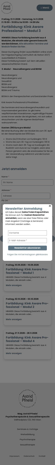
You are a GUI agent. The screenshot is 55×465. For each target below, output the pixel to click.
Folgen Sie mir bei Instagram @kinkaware (27, 254)
